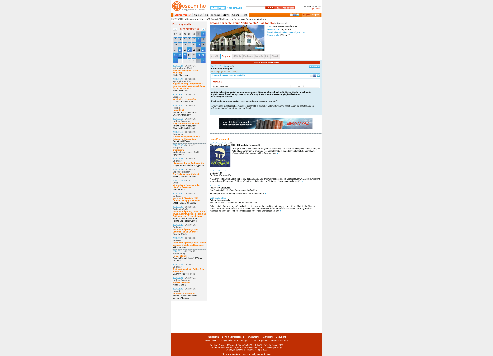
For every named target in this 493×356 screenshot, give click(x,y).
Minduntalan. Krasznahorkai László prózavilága (186, 186)
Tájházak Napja (217, 345)
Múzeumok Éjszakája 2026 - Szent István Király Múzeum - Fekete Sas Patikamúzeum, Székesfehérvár (189, 213)
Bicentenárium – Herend (184, 293)
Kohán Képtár (179, 190)
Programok (239, 19)
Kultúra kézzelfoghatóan (184, 99)
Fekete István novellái (220, 188)
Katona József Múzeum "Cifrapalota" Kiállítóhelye (209, 19)
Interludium (178, 150)
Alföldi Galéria (179, 285)
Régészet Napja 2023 (257, 350)
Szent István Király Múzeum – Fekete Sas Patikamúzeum (186, 219)
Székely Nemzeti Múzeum (184, 176)
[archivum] (275, 56)
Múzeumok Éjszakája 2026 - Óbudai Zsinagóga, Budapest (187, 199)
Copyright (281, 337)
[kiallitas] (237, 56)
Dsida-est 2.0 (216, 173)
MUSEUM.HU (177, 19)
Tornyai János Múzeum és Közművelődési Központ (184, 127)
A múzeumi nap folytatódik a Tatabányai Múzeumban (186, 138)
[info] (267, 56)
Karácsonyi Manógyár (256, 19)
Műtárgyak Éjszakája (235, 350)
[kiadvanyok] (248, 56)
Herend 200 (178, 110)
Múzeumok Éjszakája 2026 (239, 345)
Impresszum (213, 337)
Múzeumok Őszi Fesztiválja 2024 (226, 347)
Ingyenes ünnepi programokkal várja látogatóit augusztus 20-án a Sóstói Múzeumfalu (189, 86)
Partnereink (267, 337)
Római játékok (180, 256)
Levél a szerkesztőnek (233, 337)
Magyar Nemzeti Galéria (184, 274)
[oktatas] (259, 56)
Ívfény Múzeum (179, 247)
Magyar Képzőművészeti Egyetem (188, 165)
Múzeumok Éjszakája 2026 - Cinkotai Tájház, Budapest (186, 230)
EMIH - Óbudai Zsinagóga (184, 203)
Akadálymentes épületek (260, 354)
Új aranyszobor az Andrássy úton (189, 163)
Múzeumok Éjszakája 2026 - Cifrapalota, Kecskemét (235, 145)
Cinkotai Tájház (180, 234)
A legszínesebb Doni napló (186, 123)
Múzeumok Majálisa (253, 347)
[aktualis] (215, 56)
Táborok (225, 354)
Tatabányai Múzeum (182, 141)
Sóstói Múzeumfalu (181, 75)
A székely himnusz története (186, 174)
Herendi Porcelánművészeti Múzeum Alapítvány (185, 113)
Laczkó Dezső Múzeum (183, 101)
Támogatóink (252, 337)
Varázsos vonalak (181, 282)
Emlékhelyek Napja (273, 347)
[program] (226, 56)
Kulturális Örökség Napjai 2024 (269, 345)
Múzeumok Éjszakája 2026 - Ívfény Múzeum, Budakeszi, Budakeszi (189, 244)
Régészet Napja (239, 354)
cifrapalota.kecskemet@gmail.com (289, 32)
